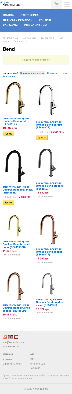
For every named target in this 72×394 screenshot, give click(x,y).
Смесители (47, 37)
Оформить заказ (12, 363)
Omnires (18, 41)
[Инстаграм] (10, 338)
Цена (64, 73)
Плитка (8, 15)
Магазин (8, 353)
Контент (45, 20)
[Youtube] (16, 338)
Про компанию (35, 25)
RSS (32, 359)
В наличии (9, 76)
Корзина (7, 359)
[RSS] (5, 338)
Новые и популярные (32, 73)
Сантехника (29, 15)
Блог (32, 353)
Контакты (10, 25)
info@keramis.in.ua (13, 342)
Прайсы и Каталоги (17, 20)
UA (1, 2)
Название (52, 73)
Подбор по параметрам (36, 59)
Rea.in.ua (35, 368)
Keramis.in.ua (10, 37)
